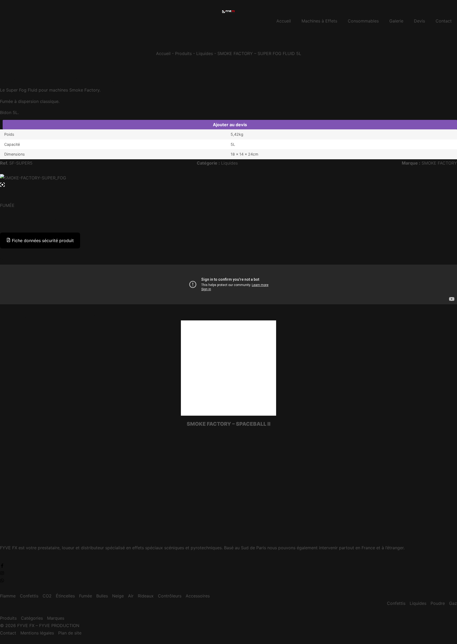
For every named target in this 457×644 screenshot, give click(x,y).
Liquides (204, 53)
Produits (183, 53)
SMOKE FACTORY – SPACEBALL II (229, 424)
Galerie (396, 21)
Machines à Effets (319, 21)
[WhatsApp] (2, 580)
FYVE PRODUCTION (59, 625)
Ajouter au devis (230, 124)
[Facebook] (2, 566)
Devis (419, 21)
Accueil (283, 21)
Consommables (363, 21)
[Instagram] (2, 573)
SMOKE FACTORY (439, 163)
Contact (444, 21)
